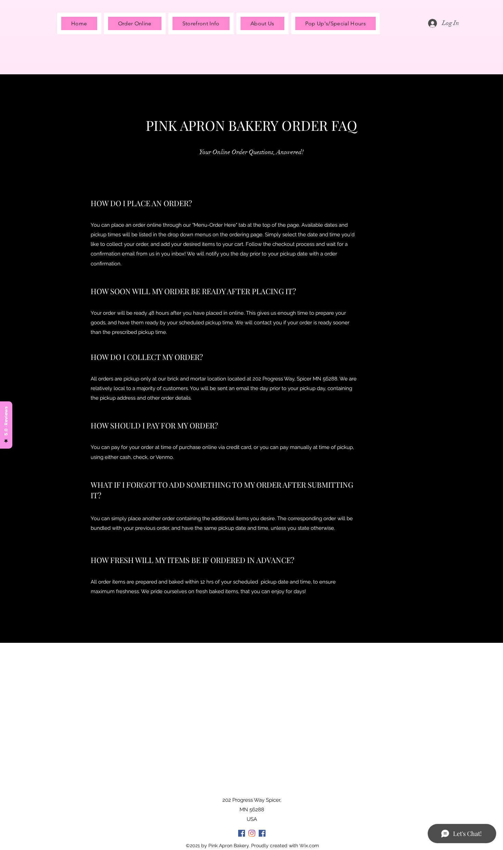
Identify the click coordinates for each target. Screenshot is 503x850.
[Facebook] (241, 833)
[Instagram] (251, 833)
